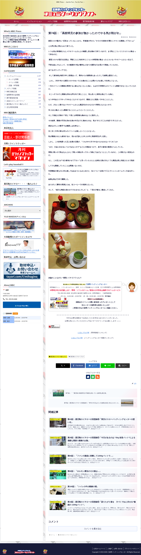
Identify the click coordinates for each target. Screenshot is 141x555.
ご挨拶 (109, 548)
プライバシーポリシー (132, 548)
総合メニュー (8, 117)
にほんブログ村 (83, 333)
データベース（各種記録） (13, 121)
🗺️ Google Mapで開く (22, 306)
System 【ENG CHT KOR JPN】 (15, 119)
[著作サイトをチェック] (88, 377)
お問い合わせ (118, 548)
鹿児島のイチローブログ (77, 356)
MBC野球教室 (8, 123)
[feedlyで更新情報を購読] (93, 377)
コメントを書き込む (93, 529)
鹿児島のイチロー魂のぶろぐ (59, 356)
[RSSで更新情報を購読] (97, 377)
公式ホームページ (99, 548)
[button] (123, 365)
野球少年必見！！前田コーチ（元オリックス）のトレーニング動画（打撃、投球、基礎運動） (19, 231)
